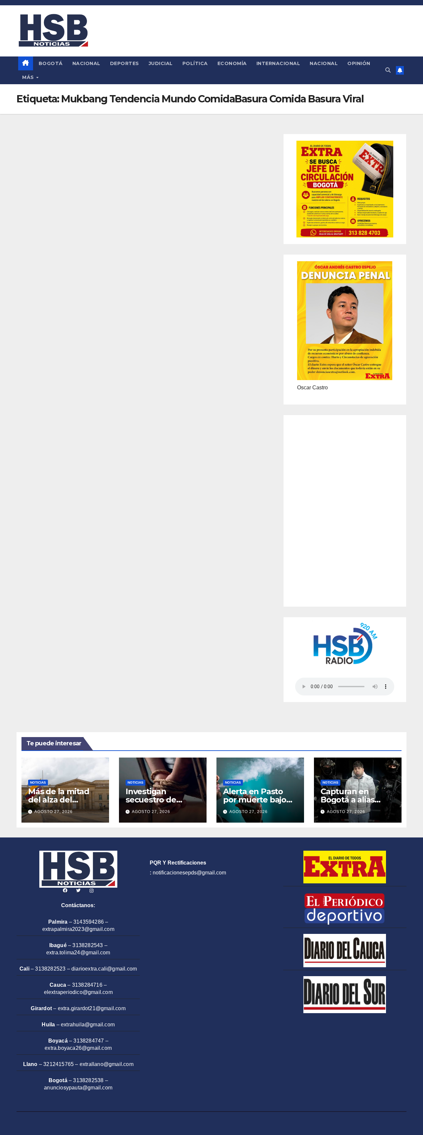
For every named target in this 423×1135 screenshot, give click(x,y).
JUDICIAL (161, 63)
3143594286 (88, 922)
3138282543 (87, 945)
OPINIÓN (358, 63)
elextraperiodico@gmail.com (78, 992)
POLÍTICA (195, 63)
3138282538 (88, 1080)
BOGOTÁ (51, 63)
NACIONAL (86, 63)
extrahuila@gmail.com (88, 1024)
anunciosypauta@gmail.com (78, 1087)
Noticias (38, 782)
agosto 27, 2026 (53, 811)
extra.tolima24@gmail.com (78, 952)
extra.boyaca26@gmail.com (78, 1048)
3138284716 (87, 985)
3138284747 (88, 1041)
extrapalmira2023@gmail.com (78, 929)
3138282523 (50, 969)
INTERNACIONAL (278, 63)
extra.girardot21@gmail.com (92, 1008)
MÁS (28, 77)
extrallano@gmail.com (107, 1064)
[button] (388, 70)
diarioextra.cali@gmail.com (104, 969)
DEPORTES (124, 63)
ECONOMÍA (232, 63)
